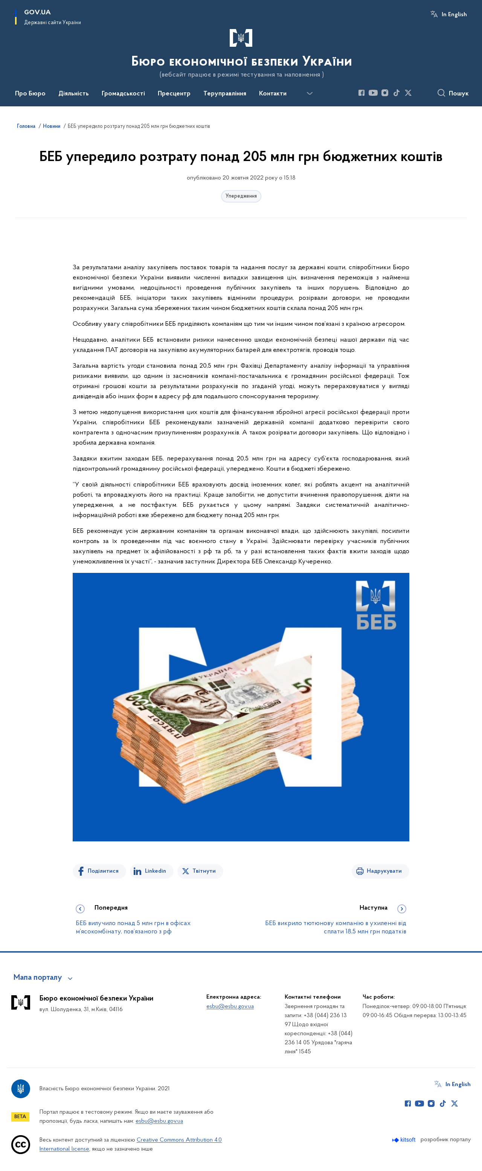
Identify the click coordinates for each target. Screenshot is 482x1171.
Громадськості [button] (123, 94)
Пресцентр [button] (174, 94)
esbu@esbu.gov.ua (230, 1007)
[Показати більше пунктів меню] (309, 93)
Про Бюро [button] (30, 94)
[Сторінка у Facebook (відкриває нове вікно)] (361, 92)
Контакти (273, 94)
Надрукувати (384, 871)
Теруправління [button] (224, 94)
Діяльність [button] (73, 94)
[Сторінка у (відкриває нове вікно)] (419, 92)
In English (454, 15)
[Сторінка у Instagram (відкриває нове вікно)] (384, 92)
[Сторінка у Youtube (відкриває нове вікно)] (373, 92)
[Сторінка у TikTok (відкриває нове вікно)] (396, 92)
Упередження (241, 196)
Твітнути (204, 871)
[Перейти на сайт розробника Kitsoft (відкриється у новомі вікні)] (404, 1140)
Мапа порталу (38, 978)
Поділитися (103, 871)
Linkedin (155, 871)
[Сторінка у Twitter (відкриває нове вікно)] (408, 92)
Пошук (459, 94)
